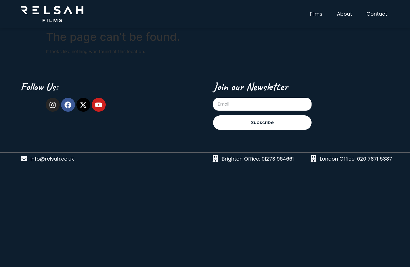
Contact (376, 13)
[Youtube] (99, 105)
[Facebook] (68, 105)
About (344, 13)
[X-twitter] (83, 105)
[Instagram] (53, 105)
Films (316, 13)
